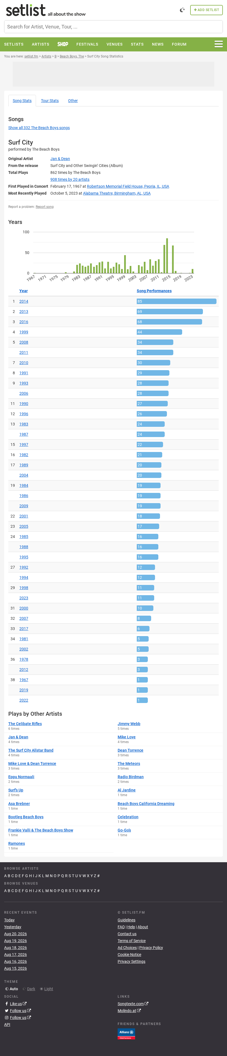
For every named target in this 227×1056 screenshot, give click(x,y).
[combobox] (113, 26)
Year (23, 291)
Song (22, 100)
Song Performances (154, 291)
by (69, 179)
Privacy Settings (131, 961)
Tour (50, 100)
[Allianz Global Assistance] (126, 1033)
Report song (45, 207)
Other (73, 100)
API (7, 1024)
